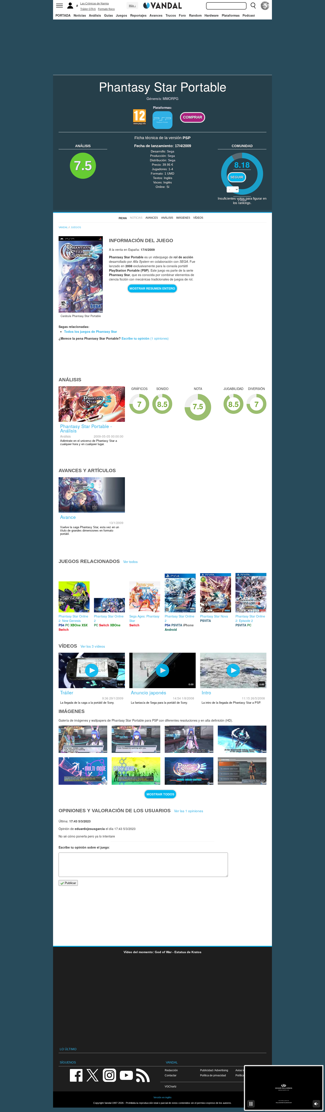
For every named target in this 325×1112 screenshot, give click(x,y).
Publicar (70, 883)
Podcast (249, 15)
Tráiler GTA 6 (88, 9)
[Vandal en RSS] (143, 1074)
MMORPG (170, 98)
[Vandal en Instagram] (109, 1074)
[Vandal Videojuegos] (162, 5)
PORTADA (63, 15)
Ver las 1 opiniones (188, 810)
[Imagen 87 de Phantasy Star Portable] (83, 739)
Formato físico (106, 9)
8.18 (242, 164)
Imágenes (183, 217)
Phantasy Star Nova (214, 616)
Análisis (95, 15)
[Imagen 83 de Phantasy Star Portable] (83, 771)
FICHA (123, 218)
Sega (170, 151)
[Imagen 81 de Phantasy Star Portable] (189, 771)
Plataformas (231, 15)
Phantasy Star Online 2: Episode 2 (250, 618)
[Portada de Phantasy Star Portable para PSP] (81, 274)
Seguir (236, 177)
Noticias (80, 15)
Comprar (192, 117)
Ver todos (130, 561)
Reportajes (138, 15)
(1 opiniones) (159, 338)
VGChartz (170, 1086)
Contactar (170, 1075)
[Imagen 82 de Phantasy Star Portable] (136, 771)
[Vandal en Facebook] (76, 1074)
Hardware (212, 15)
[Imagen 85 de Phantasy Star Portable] (189, 739)
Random (195, 15)
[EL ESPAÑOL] (265, 5)
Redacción (171, 1070)
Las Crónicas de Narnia (94, 3)
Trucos (171, 15)
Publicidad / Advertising (214, 1070)
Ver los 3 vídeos (92, 646)
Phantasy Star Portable (162, 86)
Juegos (121, 15)
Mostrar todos (160, 794)
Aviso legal (242, 1070)
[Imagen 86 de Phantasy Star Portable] (136, 739)
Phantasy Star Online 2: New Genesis (73, 618)
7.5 (83, 165)
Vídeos (198, 217)
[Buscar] (253, 5)
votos (242, 200)
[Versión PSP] (162, 120)
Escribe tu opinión (135, 338)
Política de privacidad (213, 1075)
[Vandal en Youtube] (126, 1074)
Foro (182, 15)
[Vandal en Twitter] (93, 1074)
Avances (155, 15)
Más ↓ (132, 5)
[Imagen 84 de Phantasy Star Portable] (242, 739)
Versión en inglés (162, 1097)
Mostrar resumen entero (152, 288)
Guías (108, 15)
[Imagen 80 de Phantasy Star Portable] (242, 771)
